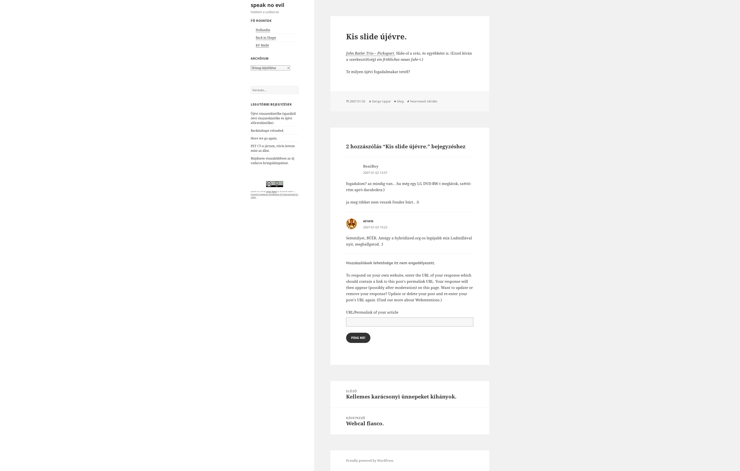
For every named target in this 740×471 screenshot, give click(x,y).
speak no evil (267, 4)
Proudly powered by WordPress (369, 460)
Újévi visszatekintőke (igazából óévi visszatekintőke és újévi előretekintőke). (273, 118)
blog (400, 101)
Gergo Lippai (381, 101)
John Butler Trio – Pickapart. (370, 53)
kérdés (432, 101)
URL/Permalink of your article (372, 312)
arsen (368, 220)
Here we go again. (264, 138)
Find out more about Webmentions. (409, 299)
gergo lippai (271, 191)
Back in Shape (266, 37)
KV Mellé (262, 45)
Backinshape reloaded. (267, 130)
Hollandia (263, 30)
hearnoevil (418, 101)
